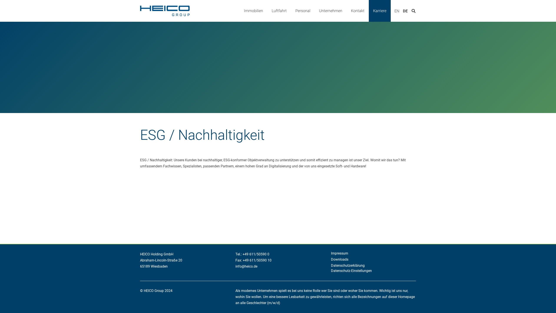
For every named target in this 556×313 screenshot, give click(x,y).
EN (396, 11)
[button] (266, 10)
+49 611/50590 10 (257, 260)
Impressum (339, 253)
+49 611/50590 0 (256, 254)
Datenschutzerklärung (348, 265)
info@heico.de (246, 266)
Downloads (339, 259)
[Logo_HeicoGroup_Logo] (165, 11)
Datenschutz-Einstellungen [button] (351, 271)
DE (405, 11)
